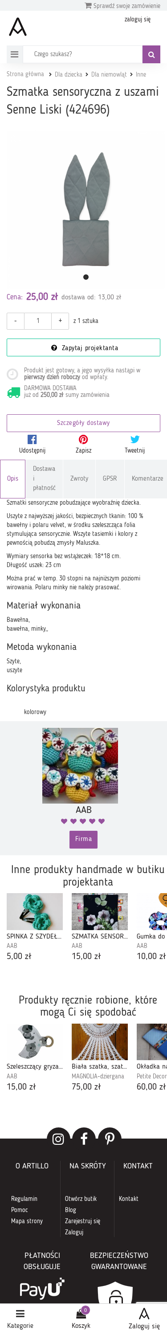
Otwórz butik (81, 1199)
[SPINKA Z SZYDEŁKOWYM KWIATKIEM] (35, 911)
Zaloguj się (144, 1326)
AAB (12, 946)
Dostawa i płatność (44, 479)
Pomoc (19, 1210)
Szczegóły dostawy (83, 423)
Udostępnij (32, 451)
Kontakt (128, 1199)
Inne (141, 75)
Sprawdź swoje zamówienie (126, 6)
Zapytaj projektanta (88, 348)
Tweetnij (135, 451)
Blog (70, 1210)
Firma (83, 839)
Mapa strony (27, 1221)
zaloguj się (138, 19)
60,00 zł (151, 1087)
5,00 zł (19, 956)
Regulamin (24, 1199)
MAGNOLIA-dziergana (98, 1077)
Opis (12, 479)
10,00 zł (151, 956)
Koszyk (81, 1326)
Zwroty (79, 479)
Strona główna (25, 74)
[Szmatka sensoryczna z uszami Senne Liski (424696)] (86, 210)
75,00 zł (86, 1087)
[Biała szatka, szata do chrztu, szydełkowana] (100, 1042)
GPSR (110, 479)
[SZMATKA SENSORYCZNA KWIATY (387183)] (100, 911)
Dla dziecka (68, 75)
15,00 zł (86, 956)
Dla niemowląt (109, 75)
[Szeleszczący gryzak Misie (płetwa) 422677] (35, 1042)
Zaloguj (74, 1232)
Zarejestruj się (82, 1221)
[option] (35, 928)
